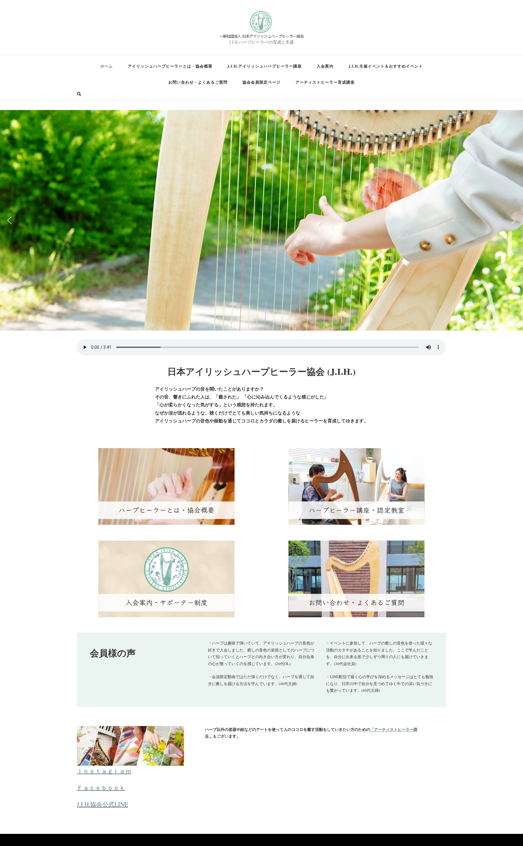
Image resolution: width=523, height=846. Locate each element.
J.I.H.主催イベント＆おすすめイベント (385, 66)
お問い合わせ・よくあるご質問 (198, 82)
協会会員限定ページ (261, 82)
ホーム (106, 66)
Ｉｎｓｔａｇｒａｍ (104, 771)
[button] (9, 220)
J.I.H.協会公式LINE (102, 804)
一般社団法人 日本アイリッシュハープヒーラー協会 (261, 35)
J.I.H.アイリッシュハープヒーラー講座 (264, 66)
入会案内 (325, 66)
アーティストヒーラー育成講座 (325, 82)
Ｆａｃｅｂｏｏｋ (101, 788)
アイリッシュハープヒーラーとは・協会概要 (170, 66)
